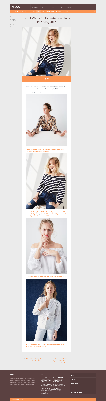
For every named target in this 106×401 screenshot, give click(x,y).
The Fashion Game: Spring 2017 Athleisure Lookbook (60, 361)
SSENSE (57, 386)
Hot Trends (65, 11)
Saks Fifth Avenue (44, 380)
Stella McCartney (44, 388)
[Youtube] (25, 11)
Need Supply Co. (44, 392)
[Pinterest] (18, 11)
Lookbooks (13, 20)
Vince (57, 388)
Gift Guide (58, 11)
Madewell (59, 389)
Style (53, 6)
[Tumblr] (20, 11)
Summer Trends (44, 389)
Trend (38, 11)
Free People (53, 389)
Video (62, 6)
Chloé (55, 390)
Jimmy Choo (63, 386)
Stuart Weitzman (44, 393)
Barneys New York (58, 380)
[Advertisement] (85, 42)
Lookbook (35, 6)
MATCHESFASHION (58, 379)
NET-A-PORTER (49, 379)
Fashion (44, 6)
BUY (47, 79)
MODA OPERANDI (50, 386)
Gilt (59, 385)
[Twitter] (23, 11)
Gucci (55, 392)
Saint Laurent (60, 392)
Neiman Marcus (48, 377)
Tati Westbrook (52, 388)
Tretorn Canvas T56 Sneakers (41, 151)
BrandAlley (61, 384)
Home (33, 11)
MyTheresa (55, 384)
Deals (43, 11)
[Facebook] (13, 11)
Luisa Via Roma (44, 383)
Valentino (55, 385)
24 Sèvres (59, 381)
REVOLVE (60, 377)
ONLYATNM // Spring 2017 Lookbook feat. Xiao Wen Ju (34, 361)
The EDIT (43, 381)
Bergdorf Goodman (44, 385)
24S (49, 389)
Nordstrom (55, 377)
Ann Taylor (59, 390)
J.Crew (12, 24)
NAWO (16, 6)
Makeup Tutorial (50, 11)
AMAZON (51, 380)
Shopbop (42, 377)
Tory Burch (51, 392)
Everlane (57, 383)
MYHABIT (43, 379)
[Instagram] (15, 11)
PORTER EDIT (44, 390)
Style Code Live (49, 381)
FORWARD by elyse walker (46, 384)
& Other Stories (51, 383)
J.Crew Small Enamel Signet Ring (49, 214)
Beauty (69, 6)
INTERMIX (50, 390)
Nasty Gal (63, 385)
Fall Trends (43, 386)
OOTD (54, 381)
